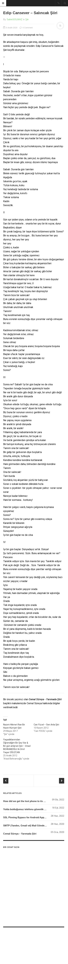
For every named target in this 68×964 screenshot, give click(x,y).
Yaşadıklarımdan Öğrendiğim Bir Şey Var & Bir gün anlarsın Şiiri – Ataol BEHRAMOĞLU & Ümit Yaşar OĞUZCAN (17, 746)
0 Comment (27, 28)
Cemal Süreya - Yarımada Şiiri (45, 699)
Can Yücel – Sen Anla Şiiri (46, 724)
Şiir (27, 19)
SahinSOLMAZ (14, 19)
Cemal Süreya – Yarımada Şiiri (19, 833)
